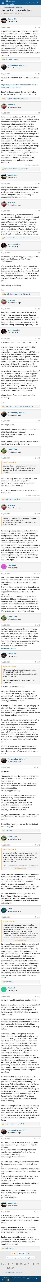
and (16, 98)
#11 (38, 514)
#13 (38, 625)
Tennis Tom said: (8, 666)
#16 (38, 845)
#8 (39, 338)
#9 (39, 421)
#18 (38, 996)
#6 (39, 253)
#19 (38, 1139)
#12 (38, 574)
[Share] (35, 27)
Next (21, 1254)
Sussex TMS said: (8, 462)
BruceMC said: (7, 922)
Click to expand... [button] (20, 868)
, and (17, 294)
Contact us (5, 1278)
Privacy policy (27, 1278)
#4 (39, 183)
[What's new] (34, 2)
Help (35, 1278)
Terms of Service (16, 1278)
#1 (39, 27)
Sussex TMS (7, 14)
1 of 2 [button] (14, 1254)
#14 (38, 662)
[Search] (38, 2)
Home (4, 1280)
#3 (39, 113)
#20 (38, 1212)
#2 (39, 74)
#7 (39, 309)
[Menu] (3, 2)
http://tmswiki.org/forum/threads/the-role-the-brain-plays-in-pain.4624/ (19, 86)
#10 (38, 458)
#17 (38, 917)
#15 (38, 767)
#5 (39, 211)
